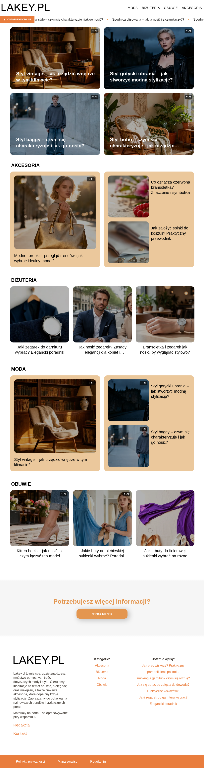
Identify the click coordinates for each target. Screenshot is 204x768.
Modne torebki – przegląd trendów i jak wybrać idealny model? (48, 258)
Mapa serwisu (67, 761)
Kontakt (20, 733)
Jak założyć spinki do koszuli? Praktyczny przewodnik (169, 233)
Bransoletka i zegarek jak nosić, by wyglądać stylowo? (165, 349)
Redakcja (21, 725)
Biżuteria (151, 8)
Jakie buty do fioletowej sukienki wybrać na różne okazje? (165, 554)
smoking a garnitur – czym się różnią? (163, 678)
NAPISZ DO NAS (102, 613)
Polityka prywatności (30, 761)
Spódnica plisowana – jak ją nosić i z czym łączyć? (110, 19)
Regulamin (98, 761)
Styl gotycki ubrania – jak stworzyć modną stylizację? (141, 76)
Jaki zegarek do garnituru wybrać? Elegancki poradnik (39, 349)
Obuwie (171, 8)
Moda (133, 8)
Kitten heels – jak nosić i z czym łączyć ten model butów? (40, 554)
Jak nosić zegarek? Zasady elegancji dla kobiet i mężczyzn (102, 350)
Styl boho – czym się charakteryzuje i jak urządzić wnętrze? (142, 143)
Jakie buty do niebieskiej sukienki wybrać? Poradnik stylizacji (102, 554)
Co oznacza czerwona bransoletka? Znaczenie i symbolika (170, 187)
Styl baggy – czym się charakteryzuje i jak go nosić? (50, 142)
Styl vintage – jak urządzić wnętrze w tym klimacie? (55, 76)
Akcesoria (192, 8)
